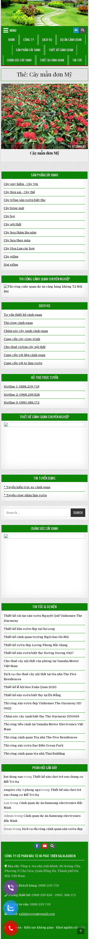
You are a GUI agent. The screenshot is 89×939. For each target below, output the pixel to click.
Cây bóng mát (14, 208)
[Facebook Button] (37, 846)
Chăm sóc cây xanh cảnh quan (26, 331)
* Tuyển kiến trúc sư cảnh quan (27, 487)
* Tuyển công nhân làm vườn (25, 495)
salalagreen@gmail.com (37, 914)
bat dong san (13, 776)
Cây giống (11, 256)
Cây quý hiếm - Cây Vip (21, 184)
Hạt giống (11, 264)
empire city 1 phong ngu (22, 790)
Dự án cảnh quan (71, 39)
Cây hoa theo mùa (17, 240)
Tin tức (77, 60)
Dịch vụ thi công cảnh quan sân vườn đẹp (52, 829)
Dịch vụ (47, 39)
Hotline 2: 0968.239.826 (22, 394)
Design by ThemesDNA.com (44, 934)
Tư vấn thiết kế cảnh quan (23, 314)
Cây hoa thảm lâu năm (22, 95)
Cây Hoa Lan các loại (19, 248)
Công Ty (28, 39)
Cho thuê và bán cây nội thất (25, 347)
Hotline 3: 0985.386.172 (21, 402)
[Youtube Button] (45, 846)
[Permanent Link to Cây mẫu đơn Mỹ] (44, 116)
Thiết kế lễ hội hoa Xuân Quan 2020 (30, 687)
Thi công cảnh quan (18, 323)
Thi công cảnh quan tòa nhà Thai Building (34, 753)
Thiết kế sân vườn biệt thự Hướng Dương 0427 (39, 653)
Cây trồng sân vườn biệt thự (66, 95)
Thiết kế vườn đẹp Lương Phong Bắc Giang (36, 645)
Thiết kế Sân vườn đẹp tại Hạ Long (29, 629)
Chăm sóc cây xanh (19, 60)
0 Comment (79, 146)
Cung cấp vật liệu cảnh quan (24, 355)
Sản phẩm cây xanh (28, 49)
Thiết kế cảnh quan (61, 49)
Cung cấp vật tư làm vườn (23, 363)
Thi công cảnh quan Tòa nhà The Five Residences (40, 737)
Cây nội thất (12, 224)
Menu (13, 30)
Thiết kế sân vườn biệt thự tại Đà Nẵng (32, 695)
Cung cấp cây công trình (22, 339)
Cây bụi (9, 216)
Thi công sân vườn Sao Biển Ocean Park (33, 745)
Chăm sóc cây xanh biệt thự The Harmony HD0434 (41, 716)
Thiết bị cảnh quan (52, 60)
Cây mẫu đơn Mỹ (44, 153)
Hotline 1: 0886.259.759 (21, 386)
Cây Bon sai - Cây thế (19, 192)
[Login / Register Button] (76, 30)
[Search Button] (82, 30)
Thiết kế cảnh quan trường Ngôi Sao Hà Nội (36, 637)
